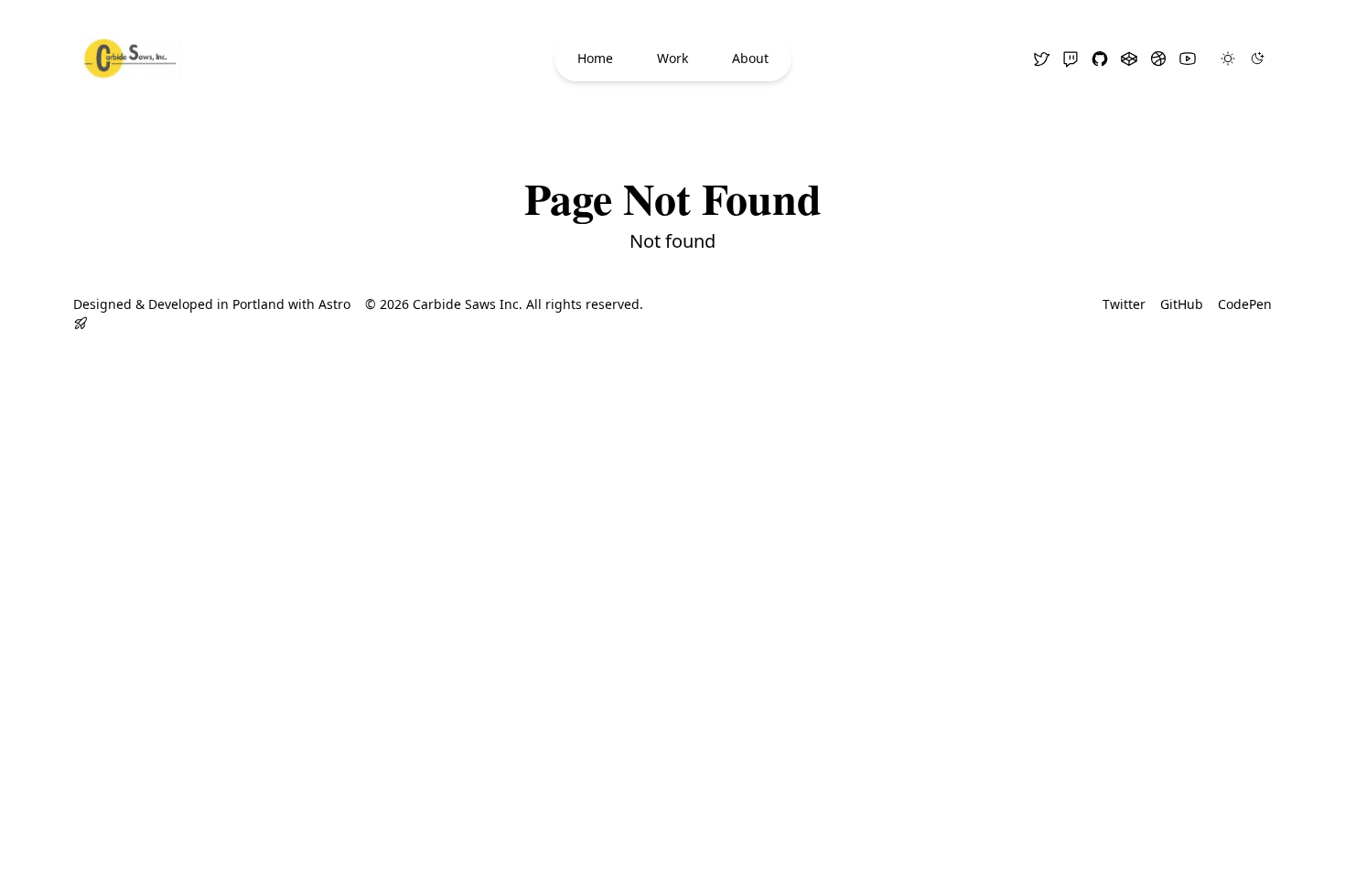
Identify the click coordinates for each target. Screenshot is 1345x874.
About (750, 58)
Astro (334, 304)
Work (672, 58)
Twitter (1124, 304)
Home (595, 58)
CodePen (1245, 304)
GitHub (1181, 304)
